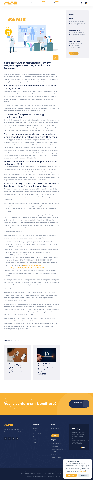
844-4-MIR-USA (76, 443)
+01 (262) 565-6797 (77, 438)
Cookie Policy (54, 455)
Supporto (53, 431)
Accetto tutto (71, 475)
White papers (55, 428)
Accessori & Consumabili (39, 434)
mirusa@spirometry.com (78, 436)
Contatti (67, 3)
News (34, 439)
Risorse (61, 3)
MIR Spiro (47, 3)
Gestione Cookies (56, 457)
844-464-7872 (76, 441)
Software (35, 437)
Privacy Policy (54, 446)
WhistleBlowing (55, 452)
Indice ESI (40, 3)
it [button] (81, 3)
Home (26, 3)
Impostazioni (84, 475)
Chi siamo (33, 3)
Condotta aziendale (56, 443)
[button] (87, 3)
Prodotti (54, 3)
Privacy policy (82, 471)
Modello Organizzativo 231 (58, 449)
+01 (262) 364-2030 (77, 440)
